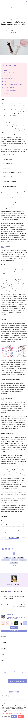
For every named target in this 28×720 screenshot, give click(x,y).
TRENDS (3, 637)
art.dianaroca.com (14, 538)
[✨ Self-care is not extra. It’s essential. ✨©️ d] (25, 623)
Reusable (14, 560)
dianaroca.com (20, 700)
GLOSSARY (4, 642)
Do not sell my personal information (12, 713)
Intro (5, 70)
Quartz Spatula (8, 76)
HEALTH (3, 649)
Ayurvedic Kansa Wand (10, 90)
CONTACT (4, 666)
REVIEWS (3, 654)
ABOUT (3, 660)
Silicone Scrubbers (9, 87)
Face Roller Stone (8, 79)
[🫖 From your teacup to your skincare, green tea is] (16, 623)
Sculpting (22, 560)
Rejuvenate (6, 560)
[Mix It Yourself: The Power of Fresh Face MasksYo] (3, 623)
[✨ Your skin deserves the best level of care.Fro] (20, 623)
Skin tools (14, 563)
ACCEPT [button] (14, 716)
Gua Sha (6, 82)
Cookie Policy (12, 696)
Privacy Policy (5, 696)
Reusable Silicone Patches (11, 73)
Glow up (7, 557)
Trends (14, 566)
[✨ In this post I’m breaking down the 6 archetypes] (7, 623)
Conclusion (7, 93)
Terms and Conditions (21, 696)
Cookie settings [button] (6, 716)
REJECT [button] (21, 716)
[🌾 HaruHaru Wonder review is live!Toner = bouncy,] (12, 623)
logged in (9, 591)
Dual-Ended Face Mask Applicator (13, 84)
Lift (14, 557)
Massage (20, 557)
